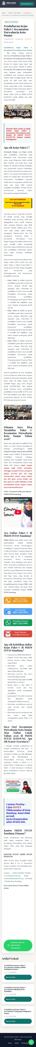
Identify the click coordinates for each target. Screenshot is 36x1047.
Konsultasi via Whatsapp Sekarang (18, 945)
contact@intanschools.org (13, 878)
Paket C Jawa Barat (15, 13)
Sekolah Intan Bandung (13, 881)
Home (4, 13)
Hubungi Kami (25, 4)
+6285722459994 (18, 873)
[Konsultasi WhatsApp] (31, 1042)
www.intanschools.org (12, 876)
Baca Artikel (10, 977)
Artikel (16, 1043)
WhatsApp (24, 1043)
